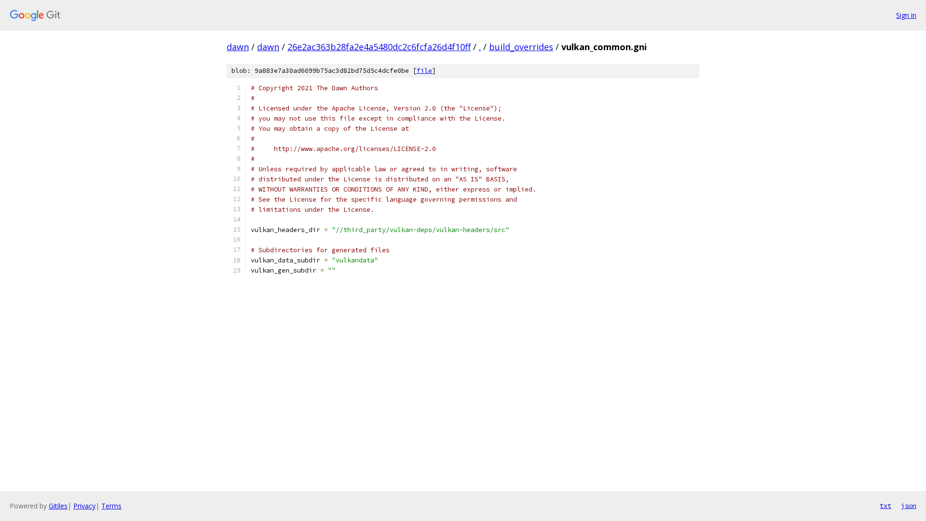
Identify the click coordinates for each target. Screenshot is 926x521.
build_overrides (521, 47)
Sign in (906, 15)
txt (885, 505)
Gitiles (58, 505)
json (908, 505)
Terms (111, 505)
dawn (238, 47)
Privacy (84, 505)
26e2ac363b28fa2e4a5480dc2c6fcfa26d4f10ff (379, 47)
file (424, 71)
